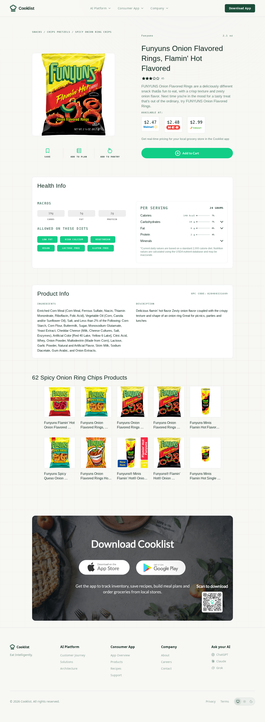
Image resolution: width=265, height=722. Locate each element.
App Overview (120, 655)
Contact (166, 668)
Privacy (211, 701)
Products (117, 662)
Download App (240, 8)
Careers (166, 662)
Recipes (116, 668)
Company (157, 8)
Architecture (68, 668)
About (165, 655)
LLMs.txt (195, 701)
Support (116, 675)
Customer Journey (72, 655)
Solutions (66, 662)
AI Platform (98, 8)
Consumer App (128, 8)
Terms (224, 701)
